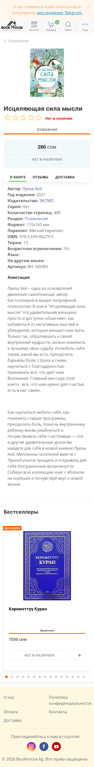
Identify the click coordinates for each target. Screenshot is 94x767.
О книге (18, 177)
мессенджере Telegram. (60, 12)
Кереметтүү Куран (28, 609)
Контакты (58, 712)
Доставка (65, 177)
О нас (9, 697)
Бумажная (47, 129)
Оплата (11, 712)
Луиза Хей (32, 188)
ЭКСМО (46, 200)
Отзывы (40, 177)
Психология (36, 218)
